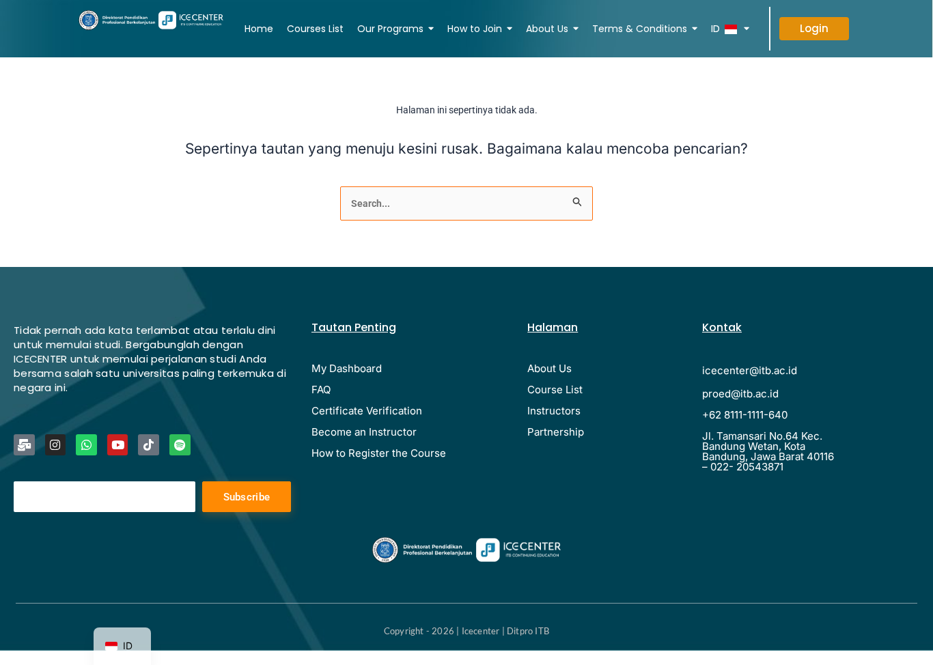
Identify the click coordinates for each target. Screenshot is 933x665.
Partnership (555, 431)
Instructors (554, 410)
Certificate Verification (366, 410)
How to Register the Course (378, 453)
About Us (549, 368)
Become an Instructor (364, 431)
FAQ (321, 389)
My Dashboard (346, 368)
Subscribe (246, 497)
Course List (555, 389)
